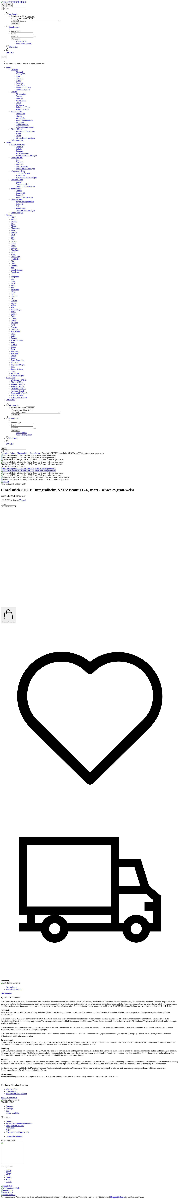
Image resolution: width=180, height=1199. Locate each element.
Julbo (13, 281)
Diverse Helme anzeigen (25, 138)
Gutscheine (10, 400)
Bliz (12, 239)
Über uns (9, 1106)
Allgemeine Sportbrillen (25, 202)
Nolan (13, 312)
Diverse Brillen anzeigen (25, 210)
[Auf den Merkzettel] (90, 800)
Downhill (19, 78)
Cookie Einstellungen (14, 1136)
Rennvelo (19, 83)
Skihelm (14, 92)
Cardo (13, 243)
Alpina (13, 226)
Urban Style (20, 85)
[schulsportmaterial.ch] (10, 1188)
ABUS (13, 219)
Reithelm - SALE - (18, 391)
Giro (12, 261)
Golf (17, 206)
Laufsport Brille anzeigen (25, 186)
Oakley (13, 314)
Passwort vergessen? (24, 43)
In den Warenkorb (8, 622)
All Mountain (21, 94)
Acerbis (14, 221)
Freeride (19, 96)
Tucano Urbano (17, 369)
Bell (12, 237)
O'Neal (13, 318)
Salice (13, 336)
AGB (8, 1130)
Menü (4, 57)
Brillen (8, 142)
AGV (13, 224)
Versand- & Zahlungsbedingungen (19, 1123)
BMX (18, 76)
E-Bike (18, 81)
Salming (14, 338)
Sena (13, 342)
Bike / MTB (20, 74)
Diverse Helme (16, 129)
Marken (9, 215)
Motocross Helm (22, 125)
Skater (18, 136)
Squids (13, 356)
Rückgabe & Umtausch (15, 1126)
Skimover (14, 351)
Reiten (18, 133)
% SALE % (10, 378)
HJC (12, 274)
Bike (17, 160)
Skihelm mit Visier (23, 107)
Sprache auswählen (18, 16)
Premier (14, 327)
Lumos (13, 303)
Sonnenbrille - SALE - (19, 393)
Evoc (13, 252)
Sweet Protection (17, 360)
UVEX (9, 1182)
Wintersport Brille (17, 144)
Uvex (13, 371)
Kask (13, 283)
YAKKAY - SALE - (19, 380)
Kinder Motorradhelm (24, 120)
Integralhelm (20, 118)
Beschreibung (11, 987)
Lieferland (15, 21)
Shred (13, 349)
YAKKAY (15, 373)
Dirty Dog (15, 250)
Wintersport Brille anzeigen (26, 155)
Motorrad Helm (12, 1089)
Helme (8, 67)
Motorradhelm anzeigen (25, 127)
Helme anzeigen (17, 140)
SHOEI (14, 345)
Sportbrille (20, 195)
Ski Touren (20, 105)
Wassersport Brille (18, 171)
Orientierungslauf (22, 184)
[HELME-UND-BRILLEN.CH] (14, 2)
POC (13, 325)
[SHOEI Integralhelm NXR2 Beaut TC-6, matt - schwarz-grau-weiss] (28, 469)
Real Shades (15, 331)
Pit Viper (14, 323)
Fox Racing (15, 257)
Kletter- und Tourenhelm (25, 131)
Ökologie (9, 1108)
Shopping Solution (117, 1197)
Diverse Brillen (17, 199)
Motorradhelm (16, 111)
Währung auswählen (19, 18)
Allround (19, 72)
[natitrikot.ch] (6, 1186)
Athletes (14, 232)
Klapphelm (20, 122)
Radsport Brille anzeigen (25, 169)
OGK (13, 316)
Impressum (10, 1128)
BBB (13, 235)
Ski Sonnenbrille (22, 153)
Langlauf (19, 147)
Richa (13, 334)
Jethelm (19, 116)
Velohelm (14, 70)
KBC (13, 285)
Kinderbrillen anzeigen (24, 197)
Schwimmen (20, 175)
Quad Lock (15, 329)
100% (13, 217)
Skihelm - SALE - (18, 384)
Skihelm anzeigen (22, 109)
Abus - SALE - (17, 382)
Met (12, 307)
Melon (13, 305)
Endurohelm (20, 114)
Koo (12, 287)
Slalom (18, 103)
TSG (13, 367)
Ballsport (19, 204)
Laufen (18, 182)
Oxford (13, 320)
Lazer (13, 294)
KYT (13, 292)
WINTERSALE (17, 395)
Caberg (13, 241)
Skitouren (19, 151)
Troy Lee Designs (18, 364)
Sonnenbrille (20, 193)
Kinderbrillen (16, 188)
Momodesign (16, 309)
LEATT (14, 296)
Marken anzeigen (17, 375)
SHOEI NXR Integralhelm (16, 1094)
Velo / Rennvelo (22, 166)
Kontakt (9, 1121)
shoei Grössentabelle (14, 989)
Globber (14, 265)
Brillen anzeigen (17, 213)
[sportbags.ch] (7, 1190)
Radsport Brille (17, 158)
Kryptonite (15, 290)
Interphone (15, 276)
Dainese (14, 248)
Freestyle (19, 98)
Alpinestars (15, 228)
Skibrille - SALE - (18, 386)
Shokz (13, 347)
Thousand (14, 362)
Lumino (14, 301)
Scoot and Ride (17, 340)
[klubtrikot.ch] (7, 1192)
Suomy (13, 358)
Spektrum (14, 353)
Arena (13, 230)
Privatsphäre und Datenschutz (17, 1132)
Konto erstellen (21, 41)
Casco (13, 246)
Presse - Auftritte (12, 1113)
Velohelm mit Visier (23, 87)
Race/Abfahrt (21, 100)
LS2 (12, 298)
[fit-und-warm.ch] (8, 1195)
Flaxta (13, 254)
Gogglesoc (15, 272)
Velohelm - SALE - (18, 389)
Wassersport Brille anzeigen (26, 177)
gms (12, 268)
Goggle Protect (16, 270)
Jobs (7, 1111)
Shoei (8, 1179)
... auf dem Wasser (23, 173)
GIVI (13, 263)
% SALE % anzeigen (19, 397)
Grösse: (4, 504)
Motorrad (19, 164)
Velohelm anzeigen (23, 89)
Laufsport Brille (17, 180)
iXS (12, 279)
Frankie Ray (15, 259)
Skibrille (19, 149)
